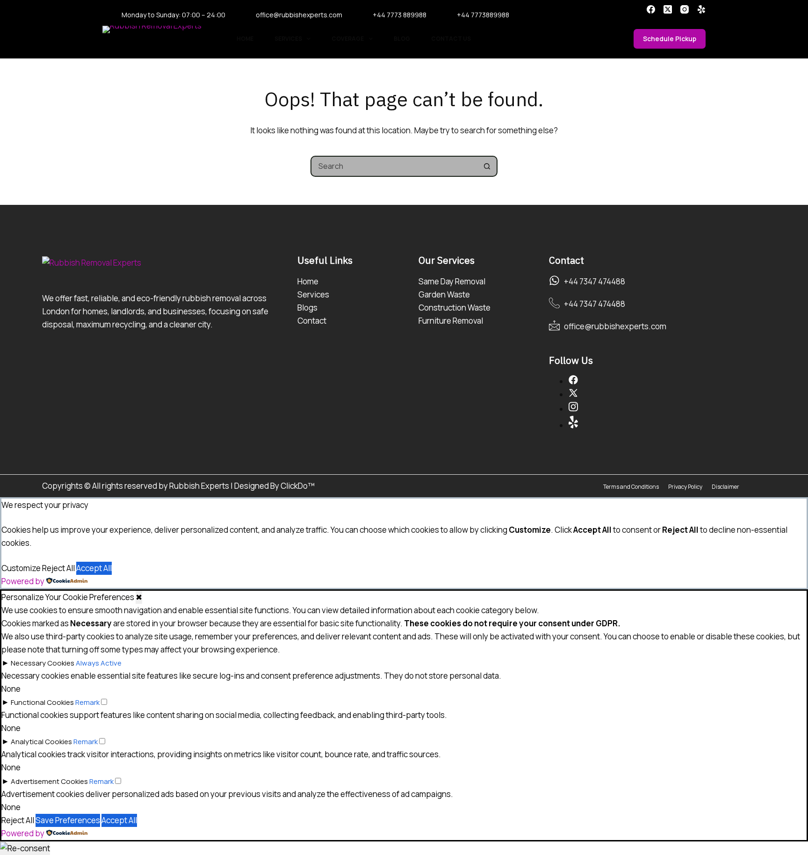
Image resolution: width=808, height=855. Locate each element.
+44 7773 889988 (399, 15)
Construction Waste (454, 307)
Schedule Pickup (669, 38)
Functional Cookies (42, 702)
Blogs (307, 307)
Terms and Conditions (631, 487)
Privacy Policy (685, 487)
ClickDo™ (298, 485)
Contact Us (451, 39)
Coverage (348, 39)
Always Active (99, 663)
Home (245, 39)
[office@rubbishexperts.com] (554, 325)
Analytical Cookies (41, 741)
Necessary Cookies (42, 663)
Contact (311, 320)
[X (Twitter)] (668, 9)
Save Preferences (68, 820)
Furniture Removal (450, 320)
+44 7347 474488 (594, 281)
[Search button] (487, 166)
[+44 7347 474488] (554, 280)
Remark (87, 702)
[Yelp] (701, 9)
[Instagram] (684, 9)
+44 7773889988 (483, 15)
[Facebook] (651, 9)
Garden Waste (444, 294)
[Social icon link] (573, 381)
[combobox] (394, 166)
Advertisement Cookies (49, 781)
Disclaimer (725, 487)
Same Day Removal (451, 281)
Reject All (58, 568)
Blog (402, 39)
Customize (21, 568)
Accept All (94, 568)
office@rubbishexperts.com (299, 15)
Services (288, 39)
